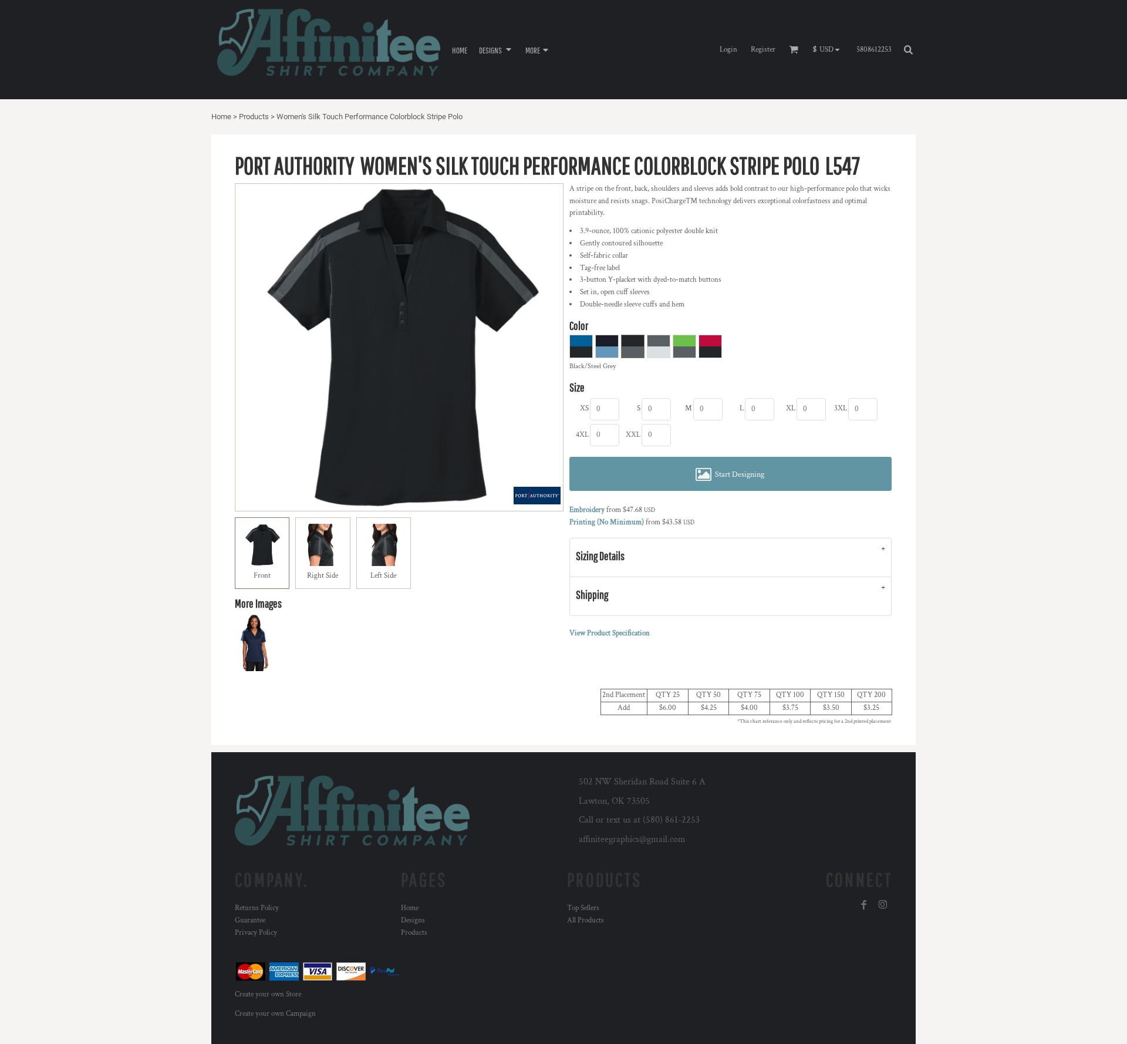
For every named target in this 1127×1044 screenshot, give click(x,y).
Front (262, 576)
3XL (840, 408)
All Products (585, 920)
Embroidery (587, 510)
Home (221, 116)
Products (254, 116)
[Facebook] (864, 905)
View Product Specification (609, 633)
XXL (633, 435)
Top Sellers (583, 908)
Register (763, 50)
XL (790, 408)
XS (584, 408)
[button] (496, 49)
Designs (413, 920)
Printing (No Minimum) (606, 522)
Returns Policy (257, 908)
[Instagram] (883, 905)
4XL (582, 435)
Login (728, 50)
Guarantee (250, 920)
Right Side (322, 576)
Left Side (383, 576)
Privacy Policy (256, 933)
